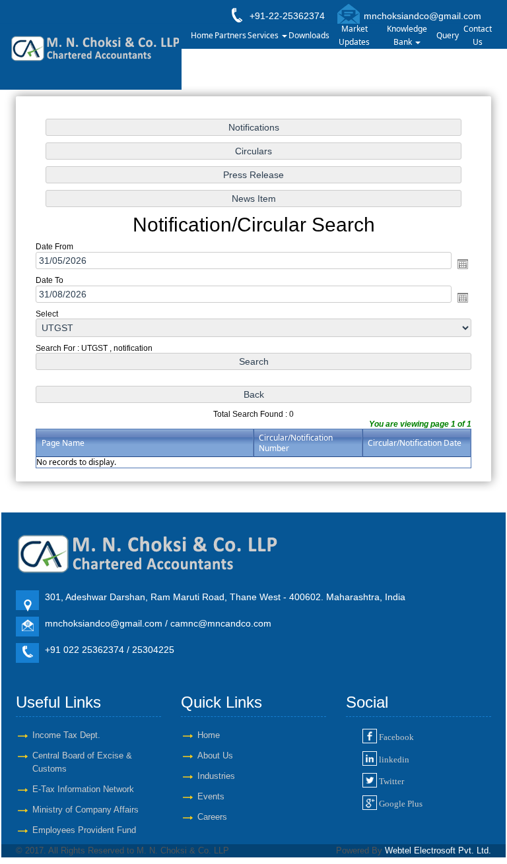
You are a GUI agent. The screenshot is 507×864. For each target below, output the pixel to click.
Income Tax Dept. (66, 735)
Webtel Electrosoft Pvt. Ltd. (438, 850)
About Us (215, 755)
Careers (212, 817)
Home (202, 35)
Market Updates (354, 35)
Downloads (308, 35)
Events (210, 796)
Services (264, 35)
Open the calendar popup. (463, 264)
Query (447, 35)
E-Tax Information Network (83, 789)
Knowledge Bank (407, 35)
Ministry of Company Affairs (85, 810)
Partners (230, 35)
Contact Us (477, 35)
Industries (216, 776)
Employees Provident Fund (84, 830)
